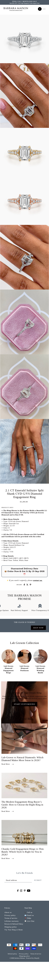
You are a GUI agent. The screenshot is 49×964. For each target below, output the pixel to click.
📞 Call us (28, 912)
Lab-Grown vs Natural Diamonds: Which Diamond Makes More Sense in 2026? (22, 759)
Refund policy (12, 954)
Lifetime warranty (11, 921)
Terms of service (10, 918)
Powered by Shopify (32, 958)
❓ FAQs (27, 918)
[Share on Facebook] (24, 585)
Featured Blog (24, 718)
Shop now (38, 628)
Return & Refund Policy (13, 924)
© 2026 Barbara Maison (17, 958)
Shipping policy (10, 927)
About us (7, 912)
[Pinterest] (25, 890)
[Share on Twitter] (27, 585)
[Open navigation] (44, 9)
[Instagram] (21, 890)
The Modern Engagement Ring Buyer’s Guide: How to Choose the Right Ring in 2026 (22, 804)
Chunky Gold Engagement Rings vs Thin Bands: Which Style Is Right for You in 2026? (22, 852)
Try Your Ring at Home (13, 929)
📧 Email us (29, 915)
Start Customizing (24, 704)
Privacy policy (9, 915)
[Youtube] (28, 890)
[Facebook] (17, 890)
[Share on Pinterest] (30, 585)
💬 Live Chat (29, 921)
